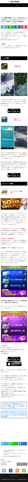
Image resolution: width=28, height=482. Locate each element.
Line (13, 443)
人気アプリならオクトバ (12, 479)
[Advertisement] (14, 12)
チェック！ (7, 371)
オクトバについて (14, 476)
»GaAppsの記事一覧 (21, 464)
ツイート (6, 443)
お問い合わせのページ (10, 379)
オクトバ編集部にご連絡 (7, 47)
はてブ (22, 443)
